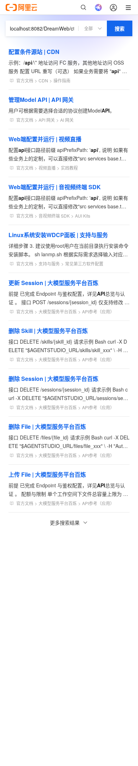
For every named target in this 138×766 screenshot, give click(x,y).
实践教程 (69, 168)
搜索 (120, 28)
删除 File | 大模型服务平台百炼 (47, 426)
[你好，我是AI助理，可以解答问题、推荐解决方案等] (98, 7)
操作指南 (61, 80)
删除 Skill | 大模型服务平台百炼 (48, 331)
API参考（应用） (98, 311)
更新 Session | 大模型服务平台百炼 (53, 283)
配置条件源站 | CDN (33, 52)
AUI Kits (82, 216)
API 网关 (47, 120)
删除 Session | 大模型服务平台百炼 (53, 378)
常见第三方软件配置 (84, 264)
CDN (43, 80)
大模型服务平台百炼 (58, 311)
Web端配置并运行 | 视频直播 (44, 139)
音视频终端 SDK (54, 216)
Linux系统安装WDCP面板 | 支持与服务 (58, 235)
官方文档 (24, 80)
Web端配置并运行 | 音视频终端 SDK (54, 187)
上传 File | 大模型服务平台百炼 (47, 474)
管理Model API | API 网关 (41, 99)
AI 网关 (67, 120)
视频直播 (47, 168)
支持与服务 (49, 264)
